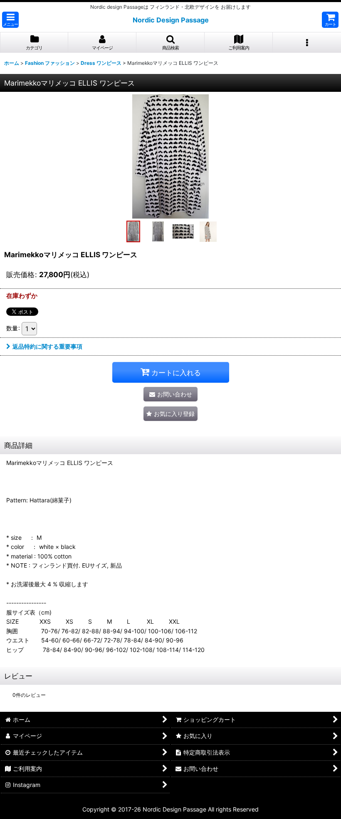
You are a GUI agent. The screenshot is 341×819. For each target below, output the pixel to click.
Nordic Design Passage (171, 20)
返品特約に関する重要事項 (47, 346)
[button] (10, 20)
